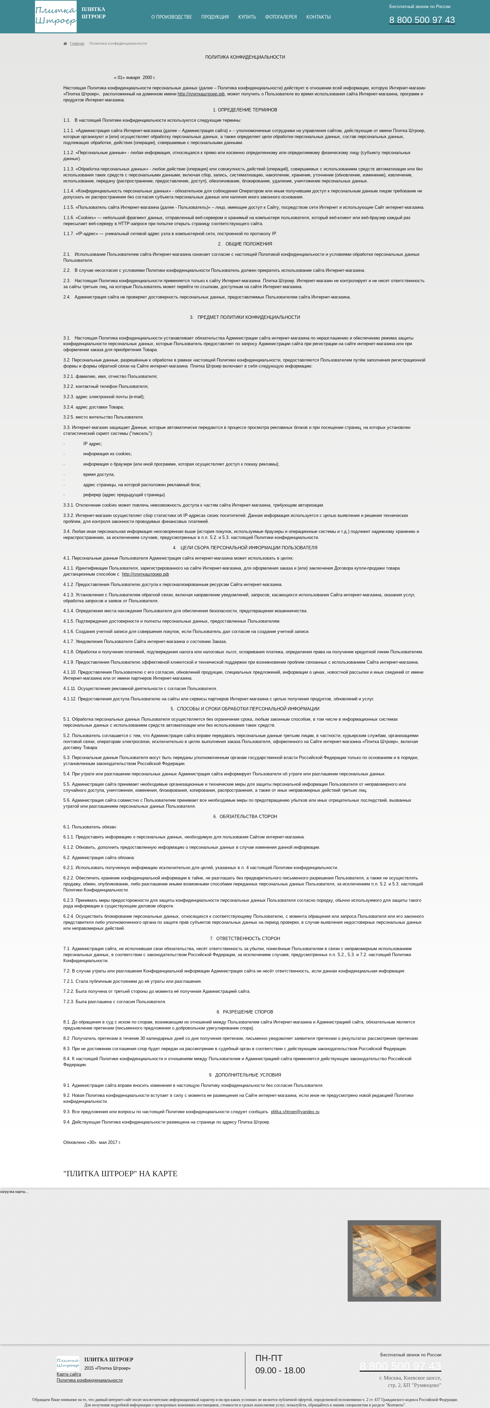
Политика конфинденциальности (90, 1380)
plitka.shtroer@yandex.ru (295, 1111)
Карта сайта (69, 1374)
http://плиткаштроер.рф (201, 93)
